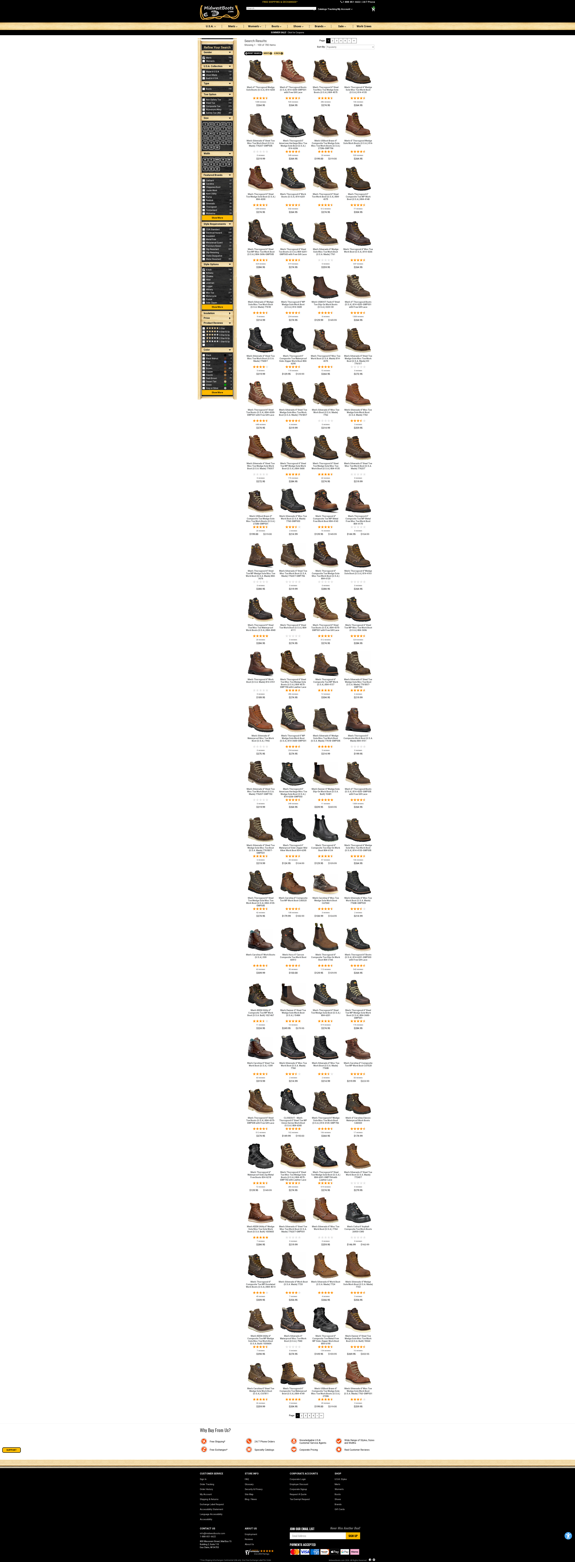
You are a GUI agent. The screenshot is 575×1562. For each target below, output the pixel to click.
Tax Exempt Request (300, 1499)
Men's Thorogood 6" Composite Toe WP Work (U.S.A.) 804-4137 (325, 682)
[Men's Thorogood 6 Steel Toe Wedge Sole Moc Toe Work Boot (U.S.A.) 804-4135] (325, 446)
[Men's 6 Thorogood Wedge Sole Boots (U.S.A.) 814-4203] (260, 71)
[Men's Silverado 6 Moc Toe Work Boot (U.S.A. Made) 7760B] (325, 1047)
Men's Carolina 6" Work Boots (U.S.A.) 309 (260, 956)
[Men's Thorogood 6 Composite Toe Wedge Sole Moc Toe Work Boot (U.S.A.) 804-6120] (325, 553)
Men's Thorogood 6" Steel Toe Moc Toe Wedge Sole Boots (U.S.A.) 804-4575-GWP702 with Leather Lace (293, 1176)
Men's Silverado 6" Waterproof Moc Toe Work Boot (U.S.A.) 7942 (261, 738)
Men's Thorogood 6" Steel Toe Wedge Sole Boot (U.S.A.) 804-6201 (325, 1013)
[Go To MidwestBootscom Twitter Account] (374, 1560)
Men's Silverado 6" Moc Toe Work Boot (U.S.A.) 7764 (325, 1227)
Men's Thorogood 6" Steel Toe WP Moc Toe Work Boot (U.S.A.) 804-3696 (358, 627)
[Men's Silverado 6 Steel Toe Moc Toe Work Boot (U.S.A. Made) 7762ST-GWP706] (293, 554)
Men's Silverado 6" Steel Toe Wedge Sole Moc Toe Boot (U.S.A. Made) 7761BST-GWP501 (261, 849)
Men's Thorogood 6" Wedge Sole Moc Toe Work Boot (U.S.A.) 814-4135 (358, 90)
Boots (276, 26)
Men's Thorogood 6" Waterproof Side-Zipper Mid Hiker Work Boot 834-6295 (293, 848)
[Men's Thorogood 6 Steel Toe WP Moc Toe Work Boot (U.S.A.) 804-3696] (358, 608)
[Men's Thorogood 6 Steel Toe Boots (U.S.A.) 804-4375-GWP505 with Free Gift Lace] (260, 1100)
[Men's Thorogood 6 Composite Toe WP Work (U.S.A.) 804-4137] (325, 663)
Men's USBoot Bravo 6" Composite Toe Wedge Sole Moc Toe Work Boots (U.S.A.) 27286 (325, 1392)
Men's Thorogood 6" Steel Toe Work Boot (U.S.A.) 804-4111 (293, 627)
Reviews (249, 1539)
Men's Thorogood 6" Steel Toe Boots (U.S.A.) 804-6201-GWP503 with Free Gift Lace (293, 252)
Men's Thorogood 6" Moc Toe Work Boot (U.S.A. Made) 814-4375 (325, 358)
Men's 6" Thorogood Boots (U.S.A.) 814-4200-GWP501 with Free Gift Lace (293, 90)
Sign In (203, 1479)
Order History (206, 1489)
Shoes (297, 26)
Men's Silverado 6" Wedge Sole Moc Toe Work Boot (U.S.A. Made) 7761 (325, 252)
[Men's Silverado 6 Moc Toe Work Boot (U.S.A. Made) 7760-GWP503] (293, 500)
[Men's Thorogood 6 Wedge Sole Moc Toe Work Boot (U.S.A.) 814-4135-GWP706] (325, 1102)
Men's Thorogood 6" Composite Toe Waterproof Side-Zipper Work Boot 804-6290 (293, 360)
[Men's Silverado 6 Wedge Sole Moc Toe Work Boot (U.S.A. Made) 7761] (325, 233)
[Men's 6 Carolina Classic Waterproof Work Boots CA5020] (358, 1103)
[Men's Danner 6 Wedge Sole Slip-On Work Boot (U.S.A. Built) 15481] (325, 773)
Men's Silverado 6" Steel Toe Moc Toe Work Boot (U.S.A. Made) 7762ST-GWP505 (261, 143)
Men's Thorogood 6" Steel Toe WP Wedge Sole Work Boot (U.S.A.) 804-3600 (293, 466)
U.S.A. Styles (341, 1479)
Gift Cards (340, 1509)
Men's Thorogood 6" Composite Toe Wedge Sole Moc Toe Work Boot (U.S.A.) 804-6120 (325, 575)
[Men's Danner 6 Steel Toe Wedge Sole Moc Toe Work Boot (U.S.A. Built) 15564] (358, 1319)
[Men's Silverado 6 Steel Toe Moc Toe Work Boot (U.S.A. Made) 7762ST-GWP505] (260, 124)
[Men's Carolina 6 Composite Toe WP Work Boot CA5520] (293, 882)
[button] (568, 1536)
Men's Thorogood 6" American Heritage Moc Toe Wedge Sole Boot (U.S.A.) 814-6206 (293, 145)
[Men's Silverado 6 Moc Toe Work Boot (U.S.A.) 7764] (325, 1209)
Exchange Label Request (212, 1504)
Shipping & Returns (209, 1499)
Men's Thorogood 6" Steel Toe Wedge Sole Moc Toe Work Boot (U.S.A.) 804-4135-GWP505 (260, 902)
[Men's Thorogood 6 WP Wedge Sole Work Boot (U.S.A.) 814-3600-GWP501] (293, 718)
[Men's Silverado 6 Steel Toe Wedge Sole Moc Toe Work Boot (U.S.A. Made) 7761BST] (293, 393)
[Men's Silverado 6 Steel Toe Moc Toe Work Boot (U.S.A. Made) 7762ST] (358, 447)
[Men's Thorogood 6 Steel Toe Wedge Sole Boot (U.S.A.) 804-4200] (260, 177)
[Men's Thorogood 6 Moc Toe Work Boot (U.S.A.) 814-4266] (358, 233)
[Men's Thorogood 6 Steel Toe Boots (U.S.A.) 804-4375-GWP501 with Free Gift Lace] (325, 608)
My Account (344, 9)
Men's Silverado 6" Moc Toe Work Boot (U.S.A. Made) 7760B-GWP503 (358, 900)
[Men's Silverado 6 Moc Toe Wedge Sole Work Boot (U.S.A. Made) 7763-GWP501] (358, 1372)
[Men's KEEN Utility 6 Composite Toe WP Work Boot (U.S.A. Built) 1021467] (260, 994)
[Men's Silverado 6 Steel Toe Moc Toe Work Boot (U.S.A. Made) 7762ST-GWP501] (293, 1210)
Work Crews (364, 26)
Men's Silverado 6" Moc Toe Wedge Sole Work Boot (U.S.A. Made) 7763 (358, 412)
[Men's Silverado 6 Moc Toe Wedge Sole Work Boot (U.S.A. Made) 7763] (358, 394)
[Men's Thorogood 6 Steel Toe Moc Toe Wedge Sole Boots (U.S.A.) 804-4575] (325, 71)
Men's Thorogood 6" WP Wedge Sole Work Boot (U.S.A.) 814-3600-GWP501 (293, 738)
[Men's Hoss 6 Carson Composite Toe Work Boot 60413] (293, 938)
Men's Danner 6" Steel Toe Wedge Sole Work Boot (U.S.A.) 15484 (293, 1013)
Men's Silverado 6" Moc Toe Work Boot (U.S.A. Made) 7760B (325, 1065)
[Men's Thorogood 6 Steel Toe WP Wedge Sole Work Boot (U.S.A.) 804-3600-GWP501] (358, 992)
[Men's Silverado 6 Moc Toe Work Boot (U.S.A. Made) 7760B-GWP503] (358, 882)
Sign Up (353, 1536)
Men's (232, 26)
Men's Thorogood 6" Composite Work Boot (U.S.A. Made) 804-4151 (358, 738)
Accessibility (206, 1519)
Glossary (249, 1484)
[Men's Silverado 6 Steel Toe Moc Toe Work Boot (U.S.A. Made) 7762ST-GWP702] (260, 772)
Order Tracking (207, 1484)
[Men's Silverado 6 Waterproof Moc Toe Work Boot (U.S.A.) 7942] (260, 717)
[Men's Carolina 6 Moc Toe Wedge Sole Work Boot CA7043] (325, 883)
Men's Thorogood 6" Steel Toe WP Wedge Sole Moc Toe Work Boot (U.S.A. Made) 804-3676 (260, 575)
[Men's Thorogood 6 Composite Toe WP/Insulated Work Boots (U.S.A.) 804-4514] (260, 1265)
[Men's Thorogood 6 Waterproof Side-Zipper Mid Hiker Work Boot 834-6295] (293, 829)
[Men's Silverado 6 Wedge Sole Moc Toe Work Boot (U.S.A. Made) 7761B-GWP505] (325, 719)
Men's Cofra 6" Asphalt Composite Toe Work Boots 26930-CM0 (358, 1229)
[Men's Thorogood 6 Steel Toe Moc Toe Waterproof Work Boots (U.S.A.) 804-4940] (260, 609)
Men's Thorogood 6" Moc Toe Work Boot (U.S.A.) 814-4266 (358, 250)
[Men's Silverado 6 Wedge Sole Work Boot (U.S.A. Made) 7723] (358, 1264)
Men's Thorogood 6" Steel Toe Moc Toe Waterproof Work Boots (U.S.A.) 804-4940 (260, 627)
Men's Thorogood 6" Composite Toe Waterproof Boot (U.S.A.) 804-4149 (293, 1391)
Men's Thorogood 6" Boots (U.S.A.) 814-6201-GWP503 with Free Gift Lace (358, 957)
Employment (251, 1534)
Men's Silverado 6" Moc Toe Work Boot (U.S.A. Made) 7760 (293, 1065)
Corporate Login (298, 1479)
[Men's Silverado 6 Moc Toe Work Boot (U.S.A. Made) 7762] (325, 393)
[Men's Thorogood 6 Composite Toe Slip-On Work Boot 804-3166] (325, 936)
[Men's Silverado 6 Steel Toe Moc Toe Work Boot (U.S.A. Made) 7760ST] (260, 339)
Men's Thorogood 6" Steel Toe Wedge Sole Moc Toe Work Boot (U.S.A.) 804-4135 (326, 466)
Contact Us (207, 1528)
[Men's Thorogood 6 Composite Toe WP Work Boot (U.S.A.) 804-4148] (358, 178)
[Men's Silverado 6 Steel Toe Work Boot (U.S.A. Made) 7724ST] (358, 1155)
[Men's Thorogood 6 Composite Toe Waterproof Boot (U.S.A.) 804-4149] (293, 1373)
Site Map (249, 1494)
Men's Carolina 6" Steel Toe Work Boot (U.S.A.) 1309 (260, 1064)
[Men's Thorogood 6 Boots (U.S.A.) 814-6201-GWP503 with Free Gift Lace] (358, 938)
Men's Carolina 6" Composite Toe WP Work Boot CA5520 (293, 899)
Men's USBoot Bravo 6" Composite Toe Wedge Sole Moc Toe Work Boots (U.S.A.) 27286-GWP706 (325, 145)
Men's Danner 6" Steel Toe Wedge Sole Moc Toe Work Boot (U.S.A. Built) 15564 (358, 1338)
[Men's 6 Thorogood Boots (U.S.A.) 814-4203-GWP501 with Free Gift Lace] (358, 285)
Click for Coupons (287, 32)
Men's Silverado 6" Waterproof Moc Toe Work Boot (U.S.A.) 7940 (293, 1338)
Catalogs (322, 9)
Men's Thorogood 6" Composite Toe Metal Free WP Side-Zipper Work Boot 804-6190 (325, 1340)
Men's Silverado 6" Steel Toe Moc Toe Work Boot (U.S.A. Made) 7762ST (358, 466)
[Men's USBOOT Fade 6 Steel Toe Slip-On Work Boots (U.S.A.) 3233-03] (325, 286)
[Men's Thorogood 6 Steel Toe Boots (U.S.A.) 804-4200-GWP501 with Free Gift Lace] (260, 393)
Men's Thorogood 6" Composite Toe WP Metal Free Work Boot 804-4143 (325, 518)
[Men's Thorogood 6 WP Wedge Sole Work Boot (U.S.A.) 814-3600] (293, 285)
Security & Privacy (253, 1489)
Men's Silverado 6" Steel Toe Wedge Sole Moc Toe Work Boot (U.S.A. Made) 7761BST (293, 412)
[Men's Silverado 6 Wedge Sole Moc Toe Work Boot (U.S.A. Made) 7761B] (260, 285)
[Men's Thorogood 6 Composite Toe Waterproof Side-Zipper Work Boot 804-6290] (293, 339)
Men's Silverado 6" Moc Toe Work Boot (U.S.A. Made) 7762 (325, 412)
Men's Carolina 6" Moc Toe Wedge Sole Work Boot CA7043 (326, 900)
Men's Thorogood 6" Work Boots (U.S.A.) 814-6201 (293, 195)
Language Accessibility (211, 1514)
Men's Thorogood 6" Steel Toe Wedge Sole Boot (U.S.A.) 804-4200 (260, 196)
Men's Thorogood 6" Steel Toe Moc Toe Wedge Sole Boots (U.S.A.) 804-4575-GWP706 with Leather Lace (293, 683)
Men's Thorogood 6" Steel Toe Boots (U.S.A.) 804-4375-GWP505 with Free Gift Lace (260, 1120)
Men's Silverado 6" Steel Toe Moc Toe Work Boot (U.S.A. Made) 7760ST (261, 358)
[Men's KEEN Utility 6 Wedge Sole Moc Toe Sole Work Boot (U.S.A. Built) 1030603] (260, 1212)
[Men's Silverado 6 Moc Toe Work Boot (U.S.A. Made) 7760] (293, 1047)
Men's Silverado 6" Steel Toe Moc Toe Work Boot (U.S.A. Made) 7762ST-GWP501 (293, 1229)
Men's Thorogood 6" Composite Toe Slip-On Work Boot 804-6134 (325, 848)
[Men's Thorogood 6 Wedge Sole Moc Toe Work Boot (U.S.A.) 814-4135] (358, 71)
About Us (249, 1544)
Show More (217, 218)
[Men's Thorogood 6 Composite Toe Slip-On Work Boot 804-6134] (325, 827)
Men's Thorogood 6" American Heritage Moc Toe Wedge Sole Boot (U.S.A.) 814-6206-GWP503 (293, 793)
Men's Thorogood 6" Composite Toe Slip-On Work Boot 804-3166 (325, 957)
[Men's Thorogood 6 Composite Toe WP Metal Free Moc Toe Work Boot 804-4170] (358, 501)
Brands (319, 26)
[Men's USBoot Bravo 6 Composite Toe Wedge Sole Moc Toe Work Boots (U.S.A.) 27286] (325, 1373)
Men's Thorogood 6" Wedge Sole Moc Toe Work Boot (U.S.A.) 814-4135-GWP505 (358, 848)
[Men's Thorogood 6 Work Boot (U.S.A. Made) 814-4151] (260, 663)
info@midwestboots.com (212, 1533)
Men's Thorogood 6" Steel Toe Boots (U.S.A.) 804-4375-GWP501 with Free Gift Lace (325, 627)
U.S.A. (210, 26)
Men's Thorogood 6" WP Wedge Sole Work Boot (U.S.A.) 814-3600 (293, 304)
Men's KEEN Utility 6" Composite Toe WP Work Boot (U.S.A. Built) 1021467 (260, 1013)
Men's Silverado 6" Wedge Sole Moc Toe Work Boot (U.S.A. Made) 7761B (260, 304)
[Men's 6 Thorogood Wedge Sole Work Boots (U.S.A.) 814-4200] (358, 124)
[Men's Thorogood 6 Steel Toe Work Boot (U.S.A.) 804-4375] (325, 178)
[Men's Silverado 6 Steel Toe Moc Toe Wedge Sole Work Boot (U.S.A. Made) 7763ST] (260, 446)
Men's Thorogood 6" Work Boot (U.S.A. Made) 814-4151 (260, 680)
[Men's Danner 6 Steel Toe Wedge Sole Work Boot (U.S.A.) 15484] (293, 994)
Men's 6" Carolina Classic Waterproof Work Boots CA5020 (358, 1120)
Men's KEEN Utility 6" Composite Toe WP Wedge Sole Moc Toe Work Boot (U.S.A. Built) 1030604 (260, 1340)
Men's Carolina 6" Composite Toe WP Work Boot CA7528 (358, 1064)
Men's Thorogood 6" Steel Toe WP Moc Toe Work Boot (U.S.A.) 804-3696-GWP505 (261, 252)
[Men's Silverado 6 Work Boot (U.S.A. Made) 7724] (325, 1264)
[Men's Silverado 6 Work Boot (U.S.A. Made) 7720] (293, 1264)
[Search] (314, 9)
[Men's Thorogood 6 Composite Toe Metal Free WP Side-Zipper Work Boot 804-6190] (325, 1319)
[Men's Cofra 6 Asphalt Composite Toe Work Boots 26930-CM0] (358, 1212)
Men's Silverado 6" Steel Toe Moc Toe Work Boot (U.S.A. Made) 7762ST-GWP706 (293, 573)
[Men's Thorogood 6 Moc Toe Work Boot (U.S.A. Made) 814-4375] (325, 340)
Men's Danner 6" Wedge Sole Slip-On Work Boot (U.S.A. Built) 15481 (326, 791)
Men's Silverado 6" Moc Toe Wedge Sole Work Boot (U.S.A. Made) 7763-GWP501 (358, 1391)
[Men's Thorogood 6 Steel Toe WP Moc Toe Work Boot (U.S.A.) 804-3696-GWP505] (260, 232)
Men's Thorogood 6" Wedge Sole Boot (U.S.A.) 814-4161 (358, 572)
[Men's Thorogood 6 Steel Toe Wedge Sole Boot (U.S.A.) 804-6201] (325, 994)
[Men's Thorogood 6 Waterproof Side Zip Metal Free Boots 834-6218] (260, 1155)
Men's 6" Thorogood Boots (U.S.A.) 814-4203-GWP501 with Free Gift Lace (358, 304)
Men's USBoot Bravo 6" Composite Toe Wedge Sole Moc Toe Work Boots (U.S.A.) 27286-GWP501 (260, 520)
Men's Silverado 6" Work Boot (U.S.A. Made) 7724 (325, 1283)
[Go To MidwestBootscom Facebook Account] (370, 1560)
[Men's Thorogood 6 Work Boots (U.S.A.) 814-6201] (293, 178)
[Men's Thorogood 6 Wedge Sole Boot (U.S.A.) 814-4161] (358, 554)
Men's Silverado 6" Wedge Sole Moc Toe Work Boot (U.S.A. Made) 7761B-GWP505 (325, 738)
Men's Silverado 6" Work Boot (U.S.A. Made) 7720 (293, 1283)
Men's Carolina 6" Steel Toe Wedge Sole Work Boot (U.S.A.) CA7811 (260, 1391)
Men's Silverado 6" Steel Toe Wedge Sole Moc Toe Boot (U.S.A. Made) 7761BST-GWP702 (358, 683)
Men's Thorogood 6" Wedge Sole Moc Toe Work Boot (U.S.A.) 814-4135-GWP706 (325, 1120)
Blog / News (251, 1499)
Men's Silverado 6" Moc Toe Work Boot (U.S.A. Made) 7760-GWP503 (293, 518)
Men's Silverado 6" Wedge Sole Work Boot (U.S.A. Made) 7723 (358, 1284)
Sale (341, 26)
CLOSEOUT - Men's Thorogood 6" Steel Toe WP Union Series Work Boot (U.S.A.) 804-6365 (293, 1122)
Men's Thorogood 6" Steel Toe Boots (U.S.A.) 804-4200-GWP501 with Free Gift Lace (260, 412)
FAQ (247, 1479)
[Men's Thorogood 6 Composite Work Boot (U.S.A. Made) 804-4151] (358, 719)
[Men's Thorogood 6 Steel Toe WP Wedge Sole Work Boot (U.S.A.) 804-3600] (293, 447)
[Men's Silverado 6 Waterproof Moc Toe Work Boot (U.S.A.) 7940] (293, 1319)
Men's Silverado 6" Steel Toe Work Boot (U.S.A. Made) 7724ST (358, 1174)
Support (11, 1450)
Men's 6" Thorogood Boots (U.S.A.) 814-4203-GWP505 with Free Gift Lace (358, 791)
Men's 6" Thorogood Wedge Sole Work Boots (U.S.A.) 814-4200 (358, 143)
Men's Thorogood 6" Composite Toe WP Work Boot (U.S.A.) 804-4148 (358, 196)
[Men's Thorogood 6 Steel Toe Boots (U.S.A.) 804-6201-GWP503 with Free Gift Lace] (293, 233)
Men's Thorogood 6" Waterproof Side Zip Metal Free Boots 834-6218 (261, 1174)
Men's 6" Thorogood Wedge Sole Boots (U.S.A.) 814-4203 (260, 88)
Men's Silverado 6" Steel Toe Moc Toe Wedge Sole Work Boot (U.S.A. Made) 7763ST (261, 466)
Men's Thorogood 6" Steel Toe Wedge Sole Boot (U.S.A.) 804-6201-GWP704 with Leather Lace (325, 1176)
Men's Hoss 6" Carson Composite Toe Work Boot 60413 (293, 957)
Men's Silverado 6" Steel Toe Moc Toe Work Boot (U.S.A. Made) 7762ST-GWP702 (261, 791)
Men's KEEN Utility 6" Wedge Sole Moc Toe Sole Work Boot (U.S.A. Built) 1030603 (260, 1229)
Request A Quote (298, 1494)
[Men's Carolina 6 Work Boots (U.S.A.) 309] (260, 939)
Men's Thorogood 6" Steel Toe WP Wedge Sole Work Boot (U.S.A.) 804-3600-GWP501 (358, 1014)
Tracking (332, 9)
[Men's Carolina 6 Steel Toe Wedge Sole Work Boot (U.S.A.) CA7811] (260, 1373)
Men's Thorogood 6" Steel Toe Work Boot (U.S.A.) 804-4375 (325, 196)
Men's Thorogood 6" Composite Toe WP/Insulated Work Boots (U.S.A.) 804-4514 (260, 1284)
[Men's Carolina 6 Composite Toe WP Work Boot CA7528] (358, 1048)
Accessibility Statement (211, 1509)
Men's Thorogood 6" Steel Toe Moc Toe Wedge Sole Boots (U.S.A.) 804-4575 (326, 90)
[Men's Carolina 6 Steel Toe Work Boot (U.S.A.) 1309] (260, 1048)
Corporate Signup (298, 1489)
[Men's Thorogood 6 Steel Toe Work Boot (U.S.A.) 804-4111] (293, 608)
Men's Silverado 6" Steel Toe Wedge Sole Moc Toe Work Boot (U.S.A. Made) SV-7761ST (358, 360)
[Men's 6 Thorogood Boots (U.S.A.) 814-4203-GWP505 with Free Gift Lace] (358, 773)
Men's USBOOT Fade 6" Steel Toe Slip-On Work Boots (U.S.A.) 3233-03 (326, 304)
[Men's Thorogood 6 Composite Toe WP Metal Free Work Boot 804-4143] (325, 500)
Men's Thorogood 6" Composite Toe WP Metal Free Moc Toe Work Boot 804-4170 (358, 520)
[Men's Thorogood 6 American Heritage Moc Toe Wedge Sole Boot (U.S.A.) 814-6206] (293, 125)
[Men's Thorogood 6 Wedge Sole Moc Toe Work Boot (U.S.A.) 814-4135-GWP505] (358, 829)
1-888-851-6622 (352, 2)
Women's (253, 26)
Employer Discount (299, 1484)
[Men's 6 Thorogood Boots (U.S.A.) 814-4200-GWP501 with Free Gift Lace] (293, 71)
